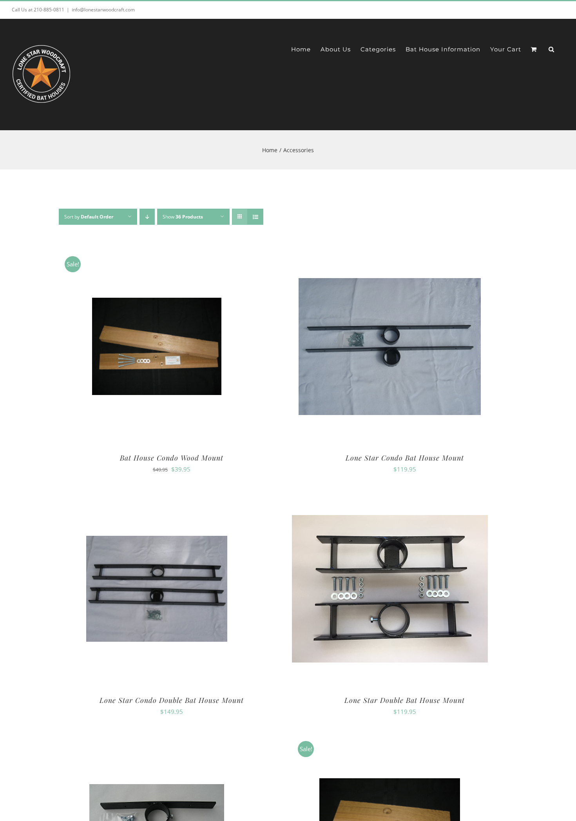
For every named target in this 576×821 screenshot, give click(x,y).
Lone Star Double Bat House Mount (404, 700)
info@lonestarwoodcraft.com (103, 9)
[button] (551, 49)
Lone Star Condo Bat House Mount (405, 457)
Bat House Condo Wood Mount (171, 457)
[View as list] (255, 216)
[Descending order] (147, 217)
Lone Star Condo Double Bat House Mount (172, 700)
